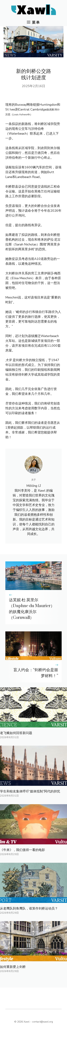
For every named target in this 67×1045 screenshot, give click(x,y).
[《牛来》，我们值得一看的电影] (33, 842)
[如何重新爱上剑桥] (33, 959)
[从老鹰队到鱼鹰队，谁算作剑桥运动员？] (33, 900)
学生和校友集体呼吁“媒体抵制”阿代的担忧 (30, 791)
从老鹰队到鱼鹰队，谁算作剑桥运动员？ (29, 908)
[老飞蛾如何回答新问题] (33, 725)
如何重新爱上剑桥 (13, 967)
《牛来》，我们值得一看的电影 (22, 850)
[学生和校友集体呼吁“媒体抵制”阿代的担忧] (33, 783)
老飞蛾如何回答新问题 (16, 733)
